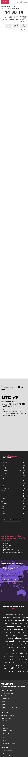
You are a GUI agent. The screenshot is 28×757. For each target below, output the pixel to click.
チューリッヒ (5, 483)
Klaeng (19, 626)
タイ (14, 608)
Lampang (7, 629)
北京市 (16, 26)
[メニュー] (25, 2)
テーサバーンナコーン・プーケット (13, 659)
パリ (9, 26)
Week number (6, 718)
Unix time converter (8, 743)
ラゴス (3, 478)
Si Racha (18, 638)
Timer (3, 710)
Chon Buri (19, 620)
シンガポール (5, 503)
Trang (18, 641)
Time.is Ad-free (6, 750)
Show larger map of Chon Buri (13, 575)
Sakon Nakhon (17, 635)
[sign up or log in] (21, 2)
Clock (3, 704)
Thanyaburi (9, 641)
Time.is (5, 2)
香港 (2, 508)
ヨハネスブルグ (5, 488)
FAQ (2, 753)
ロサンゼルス (5, 463)
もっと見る (24, 29)
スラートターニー (8, 647)
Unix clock (4, 740)
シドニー (3, 514)
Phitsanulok (8, 632)
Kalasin (6, 623)
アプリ (3, 725)
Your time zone (6, 696)
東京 (23, 26)
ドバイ (3, 498)
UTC (2, 475)
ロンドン (3, 480)
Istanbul (3, 491)
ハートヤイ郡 (9, 668)
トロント (3, 468)
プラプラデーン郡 (15, 671)
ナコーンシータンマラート (13, 662)
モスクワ (3, 496)
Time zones (5, 699)
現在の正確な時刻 (6, 690)
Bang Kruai (6, 617)
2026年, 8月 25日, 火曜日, (18, 16)
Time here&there (7, 693)
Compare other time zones (12, 520)
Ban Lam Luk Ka (11, 614)
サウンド (4, 721)
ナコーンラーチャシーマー (14, 665)
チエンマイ (21, 647)
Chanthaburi (8, 620)
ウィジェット (5, 728)
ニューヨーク (5, 470)
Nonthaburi (19, 629)
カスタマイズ (5, 747)
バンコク (20, 668)
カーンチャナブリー (8, 644)
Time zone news (6, 731)
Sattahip (10, 638)
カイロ (3, 493)
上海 (2, 506)
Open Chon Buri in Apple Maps (13, 580)
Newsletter (5, 733)
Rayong (7, 635)
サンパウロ (4, 473)
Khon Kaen (9, 626)
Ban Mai (21, 614)
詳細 (24, 17)
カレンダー (4, 712)
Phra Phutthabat (19, 632)
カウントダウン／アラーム (9, 707)
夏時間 (3, 701)
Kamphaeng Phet (16, 623)
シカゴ (3, 465)
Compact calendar (7, 715)
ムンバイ (3, 501)
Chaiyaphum (16, 617)
